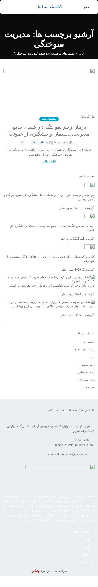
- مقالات (89, 539)
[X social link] (28, 411)
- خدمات (89, 554)
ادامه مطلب (49, 161)
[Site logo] (49, 6)
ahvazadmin (40, 142)
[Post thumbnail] (89, 187)
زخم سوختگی (86, 379)
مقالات (90, 387)
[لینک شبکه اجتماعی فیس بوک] (34, 411)
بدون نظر (66, 208)
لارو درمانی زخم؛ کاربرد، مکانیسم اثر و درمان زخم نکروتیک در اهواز (52, 285)
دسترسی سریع (84, 531)
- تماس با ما (87, 547)
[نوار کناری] (92, 581)
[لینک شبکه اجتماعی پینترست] (22, 411)
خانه (81, 53)
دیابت (91, 357)
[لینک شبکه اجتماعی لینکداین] (16, 411)
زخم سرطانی (86, 372)
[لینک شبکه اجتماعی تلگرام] (11, 411)
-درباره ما (88, 562)
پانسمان (89, 341)
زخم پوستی (87, 364)
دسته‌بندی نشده (49, 119)
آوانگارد (35, 571)
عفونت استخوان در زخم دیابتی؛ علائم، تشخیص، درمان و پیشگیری (53, 306)
